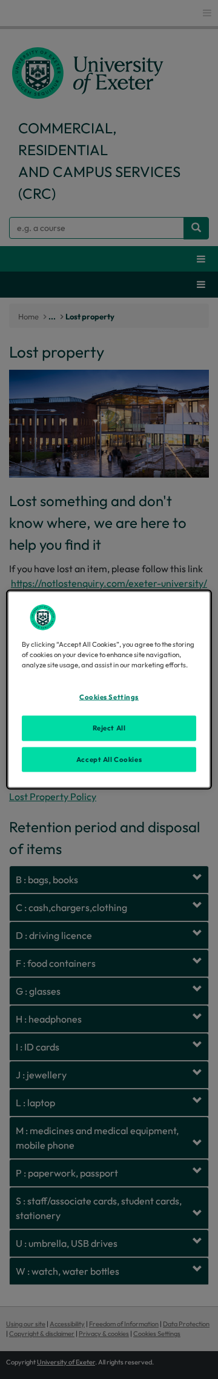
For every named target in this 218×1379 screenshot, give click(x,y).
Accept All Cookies (109, 759)
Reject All (109, 727)
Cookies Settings (109, 696)
